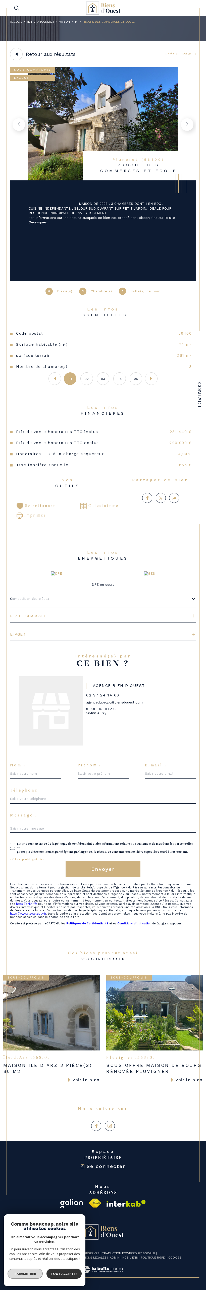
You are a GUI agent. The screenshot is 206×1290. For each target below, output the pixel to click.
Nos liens (130, 1257)
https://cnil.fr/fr (26, 904)
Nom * (18, 765)
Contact (199, 395)
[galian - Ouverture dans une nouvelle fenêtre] (71, 1203)
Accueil (16, 21)
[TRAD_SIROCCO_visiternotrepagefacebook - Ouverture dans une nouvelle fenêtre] (96, 1126)
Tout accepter (64, 1273)
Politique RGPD (153, 1257)
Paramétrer (25, 1273)
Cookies (174, 1257)
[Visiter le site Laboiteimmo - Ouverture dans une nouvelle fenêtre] (102, 1275)
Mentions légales (92, 1257)
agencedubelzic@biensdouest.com (114, 702)
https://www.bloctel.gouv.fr (28, 913)
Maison (64, 21)
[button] (187, 124)
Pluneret (47, 21)
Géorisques (38, 222)
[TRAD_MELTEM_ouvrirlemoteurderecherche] (16, 8)
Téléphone (24, 791)
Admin (114, 1257)
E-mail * (156, 765)
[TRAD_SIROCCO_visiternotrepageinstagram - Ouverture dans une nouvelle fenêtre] (110, 1126)
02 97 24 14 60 (102, 695)
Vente (30, 21)
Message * (24, 815)
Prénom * (89, 765)
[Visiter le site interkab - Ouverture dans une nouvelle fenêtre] (126, 1203)
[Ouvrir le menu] (189, 8)
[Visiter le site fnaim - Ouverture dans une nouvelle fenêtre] (94, 1203)
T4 (76, 21)
